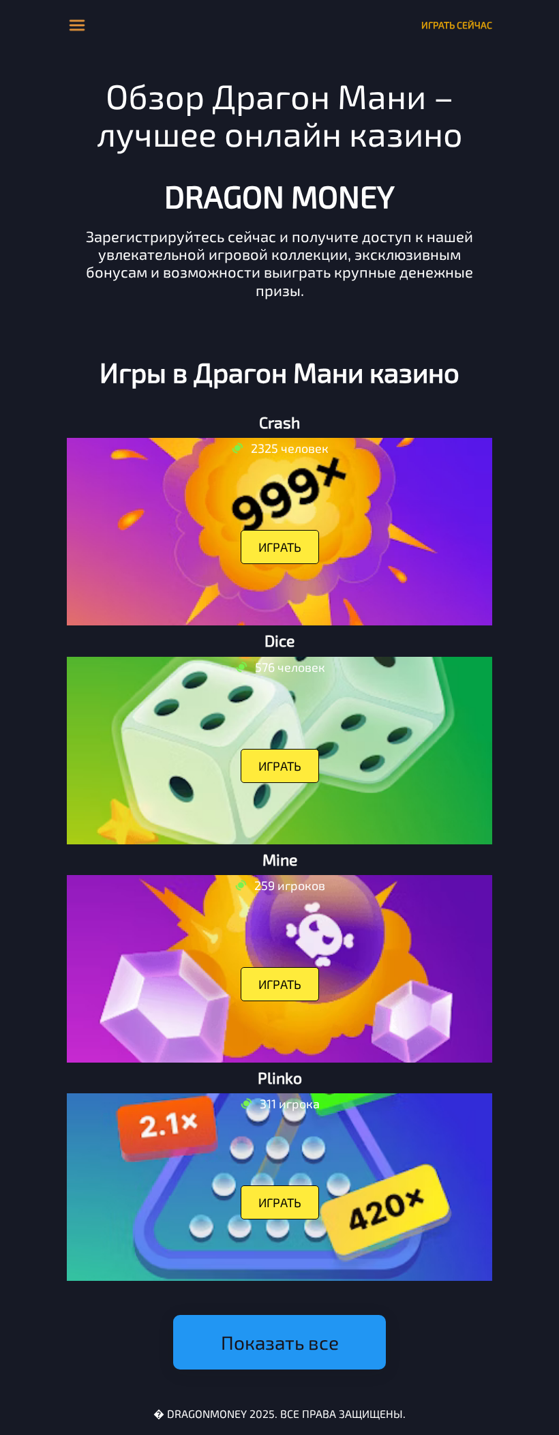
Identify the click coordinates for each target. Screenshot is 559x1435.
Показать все (280, 1342)
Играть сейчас (456, 25)
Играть (279, 546)
